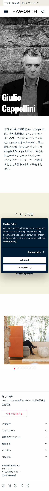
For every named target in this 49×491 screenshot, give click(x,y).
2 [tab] (17, 368)
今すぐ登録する (14, 413)
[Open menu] (6, 12)
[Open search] (43, 11)
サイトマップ (7, 468)
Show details (34, 252)
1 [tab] (14, 368)
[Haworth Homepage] (24, 11)
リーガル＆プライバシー (11, 471)
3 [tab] (20, 368)
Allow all (24, 260)
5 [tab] (26, 368)
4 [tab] (23, 368)
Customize (23, 267)
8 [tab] (35, 368)
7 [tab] (32, 368)
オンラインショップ (30, 3)
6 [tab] (29, 368)
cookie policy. (10, 241)
